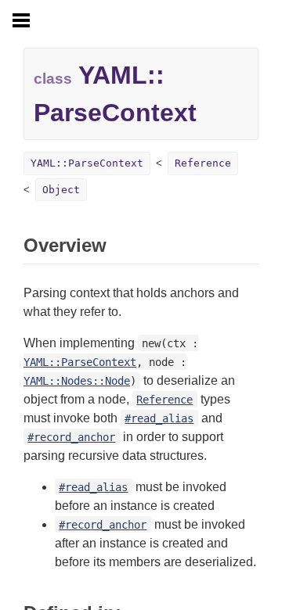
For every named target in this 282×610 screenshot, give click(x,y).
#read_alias (159, 418)
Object (61, 190)
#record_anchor (71, 437)
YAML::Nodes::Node (77, 381)
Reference (203, 163)
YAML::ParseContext (87, 163)
